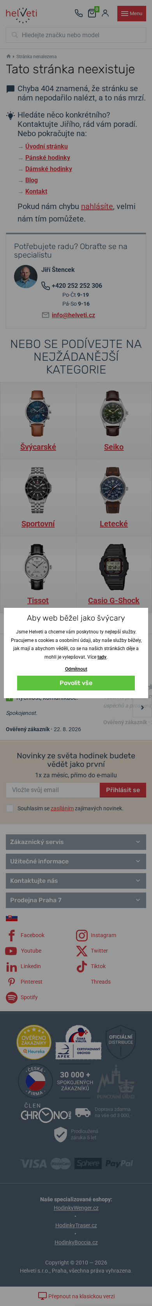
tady (101, 657)
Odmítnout (76, 669)
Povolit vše (76, 683)
